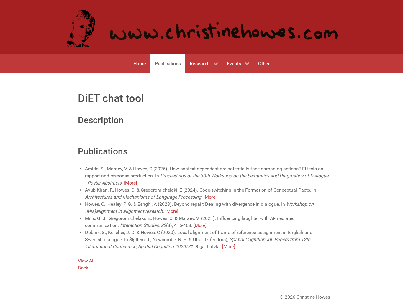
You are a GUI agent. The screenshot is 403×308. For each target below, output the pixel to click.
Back (83, 268)
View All (86, 260)
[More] (130, 183)
